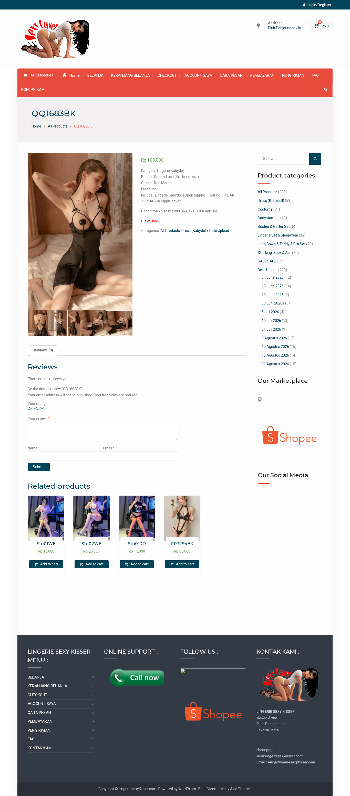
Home (74, 75)
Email (109, 448)
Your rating (37, 403)
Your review (38, 418)
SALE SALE (267, 261)
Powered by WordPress (177, 789)
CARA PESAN (231, 75)
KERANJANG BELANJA (130, 75)
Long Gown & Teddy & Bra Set (281, 244)
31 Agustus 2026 (275, 364)
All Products (57, 126)
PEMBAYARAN (262, 75)
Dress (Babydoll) (194, 231)
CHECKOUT (167, 75)
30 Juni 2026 (272, 303)
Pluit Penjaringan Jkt (284, 28)
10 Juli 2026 (271, 321)
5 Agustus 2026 (274, 338)
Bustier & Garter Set (274, 226)
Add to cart (49, 564)
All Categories (41, 75)
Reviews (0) (43, 350)
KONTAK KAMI (33, 89)
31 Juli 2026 (271, 329)
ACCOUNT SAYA (198, 75)
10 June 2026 (273, 286)
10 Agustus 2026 (275, 347)
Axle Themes (241, 789)
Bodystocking (269, 218)
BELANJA (95, 75)
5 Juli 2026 (270, 312)
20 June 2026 (273, 295)
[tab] (43, 350)
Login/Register (319, 5)
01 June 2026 (273, 277)
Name (34, 448)
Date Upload (219, 231)
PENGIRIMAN (293, 75)
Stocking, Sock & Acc (274, 253)
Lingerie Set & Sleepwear (278, 235)
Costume (265, 209)
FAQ (315, 75)
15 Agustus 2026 (275, 355)
